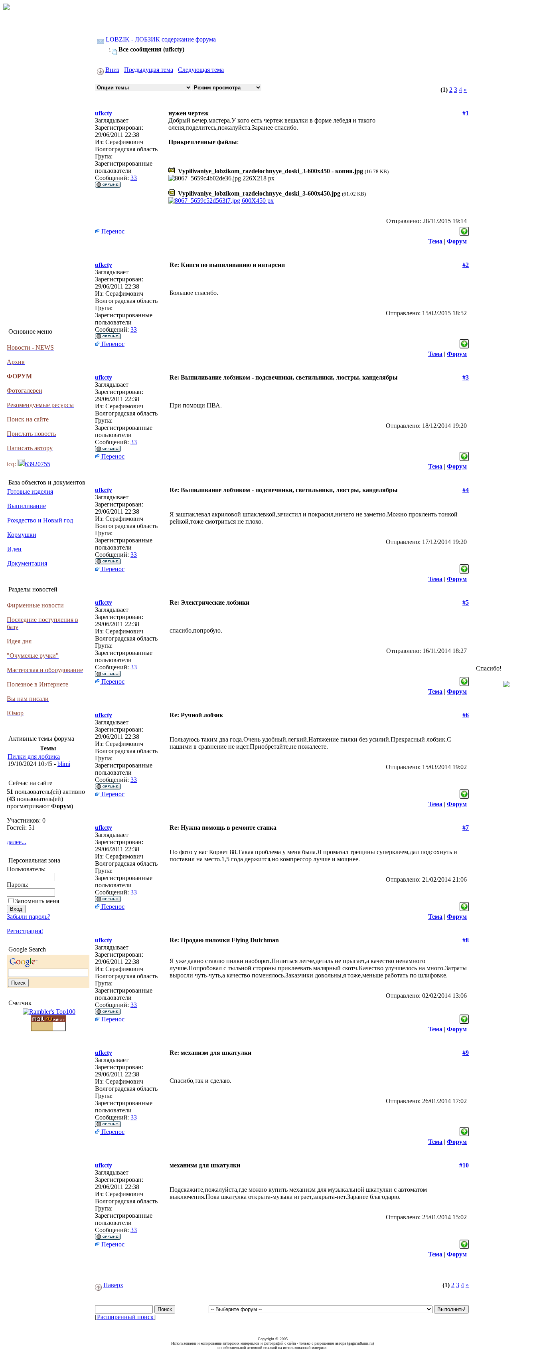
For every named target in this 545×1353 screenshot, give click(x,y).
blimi (63, 763)
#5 (465, 602)
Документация (27, 563)
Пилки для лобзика (34, 756)
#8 (465, 940)
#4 (465, 490)
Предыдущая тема (148, 69)
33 (133, 177)
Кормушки (21, 534)
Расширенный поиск (125, 1316)
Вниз (112, 69)
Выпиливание (26, 505)
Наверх (113, 1285)
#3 (465, 377)
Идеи (14, 549)
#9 (465, 1052)
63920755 (37, 464)
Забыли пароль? (28, 916)
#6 (465, 715)
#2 (465, 264)
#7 (465, 827)
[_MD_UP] (464, 229)
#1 (465, 113)
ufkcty (103, 113)
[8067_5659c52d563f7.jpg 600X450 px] (221, 200)
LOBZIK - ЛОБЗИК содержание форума (161, 39)
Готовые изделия (30, 491)
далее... (16, 842)
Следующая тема (201, 69)
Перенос (112, 231)
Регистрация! (25, 931)
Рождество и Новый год (40, 520)
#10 (464, 1165)
